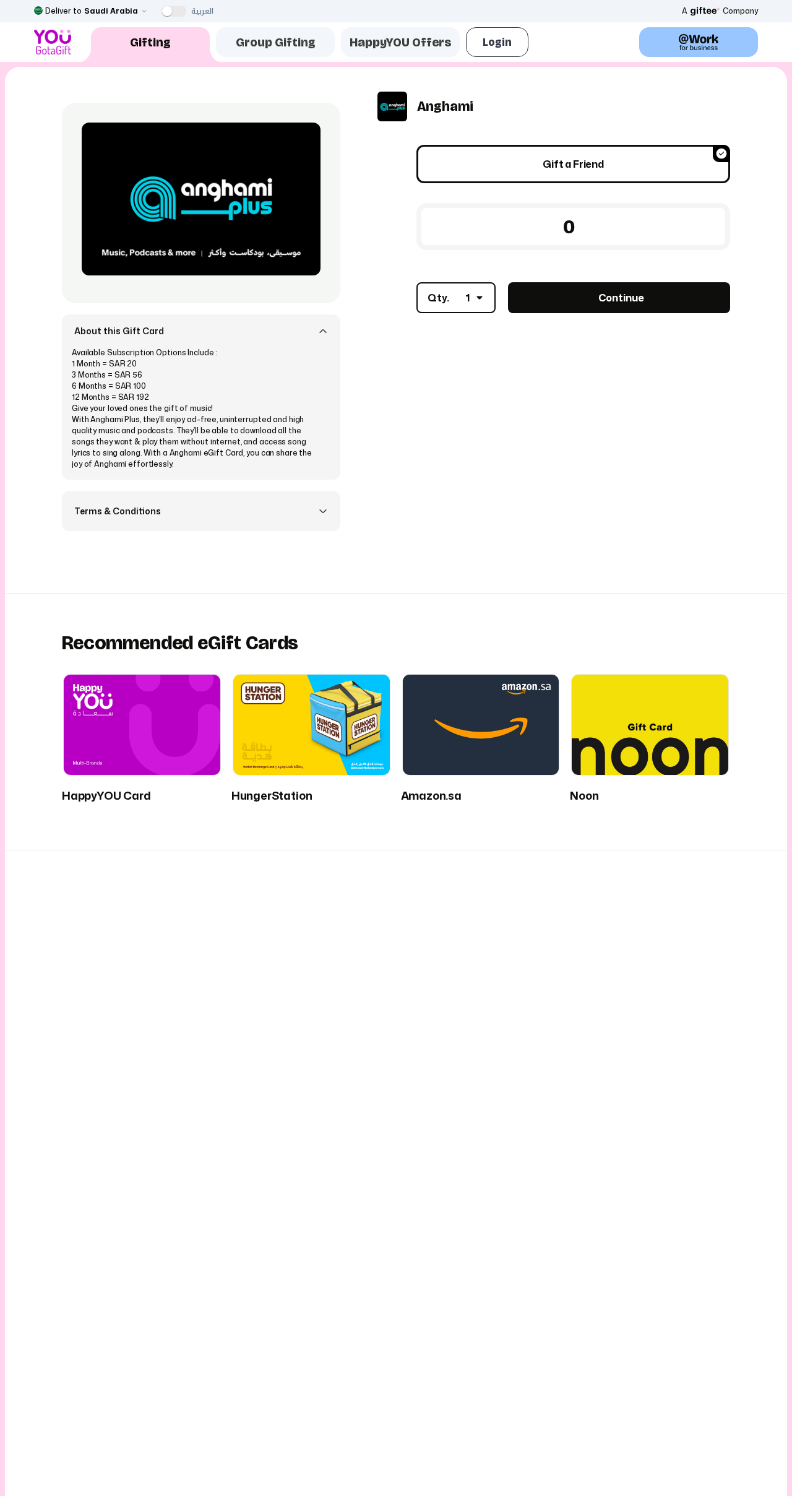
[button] (201, 330)
